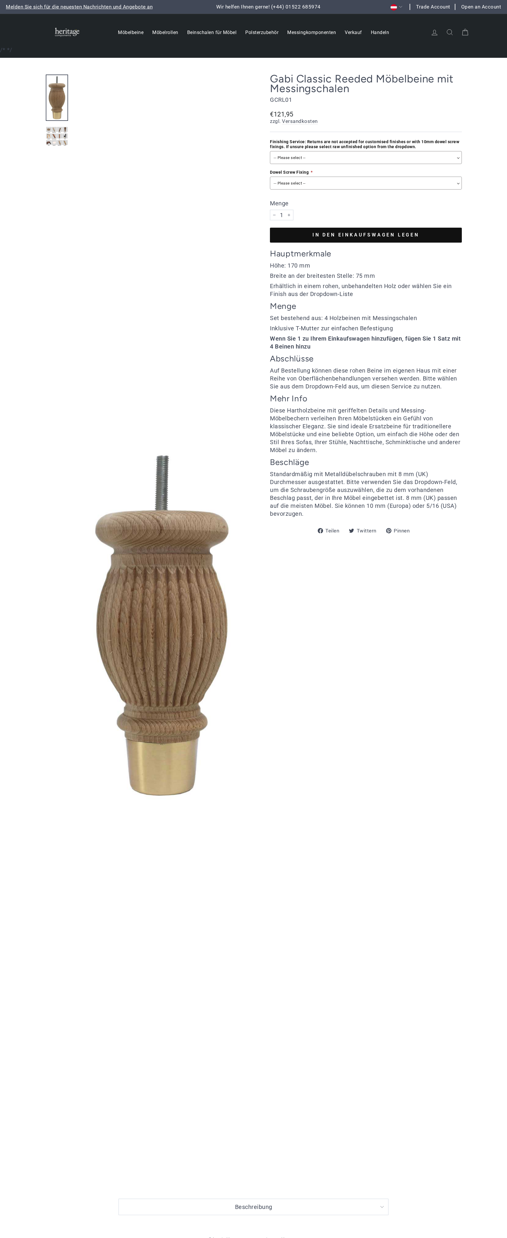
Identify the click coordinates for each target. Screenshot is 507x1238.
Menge (279, 203)
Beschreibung (253, 1206)
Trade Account (433, 7)
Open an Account (481, 7)
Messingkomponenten (311, 32)
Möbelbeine (130, 32)
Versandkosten (300, 121)
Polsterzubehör (261, 32)
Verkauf (353, 32)
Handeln (380, 32)
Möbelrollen (165, 32)
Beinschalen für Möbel (212, 32)
